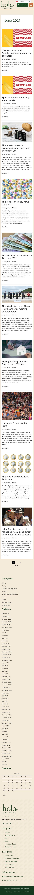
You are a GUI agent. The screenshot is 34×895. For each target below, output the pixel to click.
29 (8, 790)
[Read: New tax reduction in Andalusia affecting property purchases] (17, 38)
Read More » (5, 70)
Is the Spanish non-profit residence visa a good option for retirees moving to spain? (16, 532)
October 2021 (6, 753)
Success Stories (6, 602)
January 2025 (6, 649)
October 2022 (6, 720)
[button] (31, 5)
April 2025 (5, 641)
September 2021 (7, 756)
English (21, 1)
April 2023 (5, 704)
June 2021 (5, 764)
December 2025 (6, 619)
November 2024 (6, 654)
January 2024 (6, 679)
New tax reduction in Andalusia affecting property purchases (16, 53)
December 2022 (6, 715)
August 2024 (5, 663)
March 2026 (5, 613)
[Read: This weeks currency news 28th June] (17, 463)
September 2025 (7, 627)
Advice (4, 583)
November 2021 (6, 750)
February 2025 (6, 646)
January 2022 (6, 745)
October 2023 (6, 687)
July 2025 (5, 632)
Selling (4, 599)
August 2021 (5, 759)
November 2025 (6, 621)
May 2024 (5, 671)
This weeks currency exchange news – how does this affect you (16, 148)
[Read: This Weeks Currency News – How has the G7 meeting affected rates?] (17, 294)
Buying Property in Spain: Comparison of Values (15, 362)
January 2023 (6, 712)
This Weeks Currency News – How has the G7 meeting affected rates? (17, 309)
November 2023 (6, 685)
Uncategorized (6, 59)
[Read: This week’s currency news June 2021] (17, 188)
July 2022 (5, 728)
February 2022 (6, 742)
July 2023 (5, 695)
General (4, 591)
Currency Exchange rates (9, 588)
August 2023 (5, 693)
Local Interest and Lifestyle (10, 594)
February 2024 (6, 676)
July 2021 (4, 761)
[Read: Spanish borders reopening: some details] (17, 85)
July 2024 (5, 665)
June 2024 (5, 668)
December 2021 (6, 748)
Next (17, 565)
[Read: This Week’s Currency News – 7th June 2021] (17, 242)
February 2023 (6, 709)
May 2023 (5, 701)
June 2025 (5, 635)
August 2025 (5, 630)
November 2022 (6, 717)
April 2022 (5, 737)
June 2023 (5, 698)
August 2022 (5, 726)
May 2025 (5, 638)
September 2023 (7, 690)
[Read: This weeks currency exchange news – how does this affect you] (17, 132)
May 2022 (5, 734)
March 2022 (5, 739)
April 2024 (5, 674)
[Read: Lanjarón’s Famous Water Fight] (17, 406)
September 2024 (7, 660)
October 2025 (6, 624)
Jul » (4, 795)
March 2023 (5, 706)
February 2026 (6, 616)
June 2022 (5, 731)
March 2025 (5, 643)
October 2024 (6, 657)
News (3, 597)
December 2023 (6, 682)
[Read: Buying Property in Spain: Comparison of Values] (17, 349)
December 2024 (6, 652)
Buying (4, 586)
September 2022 (7, 723)
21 (4, 788)
